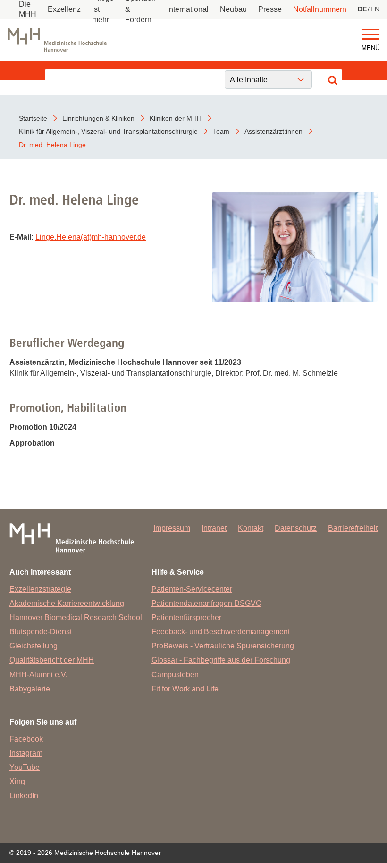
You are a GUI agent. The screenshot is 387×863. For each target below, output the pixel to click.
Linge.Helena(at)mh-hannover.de (90, 237)
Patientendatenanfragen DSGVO (206, 603)
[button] (370, 35)
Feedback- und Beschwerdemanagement (220, 632)
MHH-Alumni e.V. (38, 675)
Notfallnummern (319, 9)
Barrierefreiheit (353, 528)
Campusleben (175, 675)
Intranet (214, 528)
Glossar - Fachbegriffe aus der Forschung (220, 660)
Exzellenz (64, 9)
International (188, 9)
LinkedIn (23, 796)
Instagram (25, 753)
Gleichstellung (33, 646)
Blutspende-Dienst (40, 632)
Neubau (233, 9)
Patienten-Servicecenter (191, 589)
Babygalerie (29, 689)
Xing (17, 781)
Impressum (171, 528)
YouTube (24, 767)
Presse (270, 9)
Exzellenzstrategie (40, 589)
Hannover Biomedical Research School (75, 617)
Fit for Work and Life (185, 689)
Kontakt (250, 528)
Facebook (26, 739)
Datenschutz (296, 528)
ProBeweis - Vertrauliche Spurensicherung (222, 646)
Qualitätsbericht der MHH (51, 660)
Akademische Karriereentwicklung (66, 603)
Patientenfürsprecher (186, 617)
